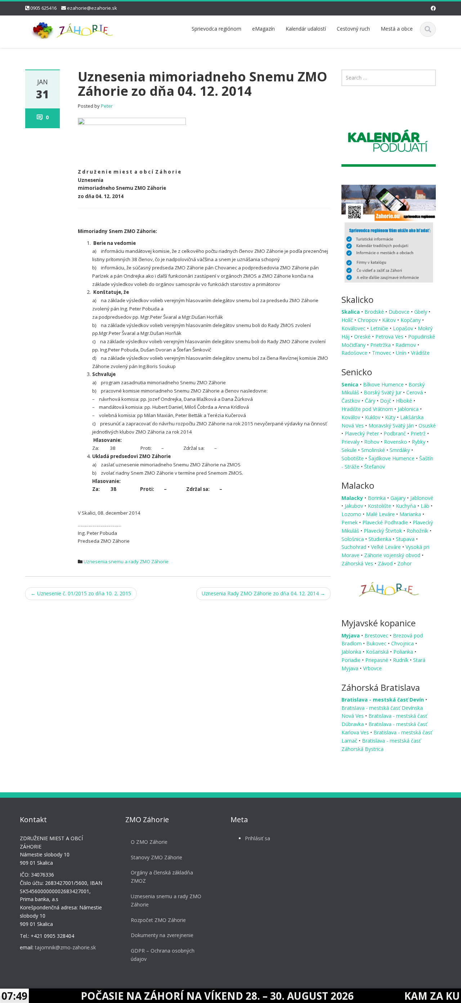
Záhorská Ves (358, 563)
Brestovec (377, 635)
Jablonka (352, 651)
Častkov (351, 400)
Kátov (389, 320)
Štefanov (374, 466)
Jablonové (421, 497)
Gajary (398, 497)
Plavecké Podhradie (385, 522)
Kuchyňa (406, 505)
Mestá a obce (397, 28)
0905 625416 (43, 8)
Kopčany (411, 320)
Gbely (421, 311)
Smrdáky (400, 450)
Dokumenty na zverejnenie (162, 935)
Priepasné (377, 660)
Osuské (427, 425)
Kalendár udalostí (306, 28)
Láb (426, 505)
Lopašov (404, 328)
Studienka (380, 539)
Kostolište (380, 505)
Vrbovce (372, 668)
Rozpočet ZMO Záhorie (158, 920)
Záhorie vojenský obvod (393, 555)
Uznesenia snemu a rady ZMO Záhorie (126, 561)
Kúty (391, 417)
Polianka (404, 651)
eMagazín (263, 28)
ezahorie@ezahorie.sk (92, 8)
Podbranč (395, 433)
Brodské (374, 311)
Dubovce (400, 311)
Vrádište (420, 352)
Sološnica (353, 539)
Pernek (350, 522)
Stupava (406, 539)
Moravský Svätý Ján (391, 425)
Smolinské (373, 450)
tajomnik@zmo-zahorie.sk (65, 947)
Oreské (363, 336)
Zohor (404, 563)
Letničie (380, 328)
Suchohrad (354, 546)
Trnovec (382, 352)
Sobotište (353, 458)
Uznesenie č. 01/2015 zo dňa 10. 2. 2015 (81, 593)
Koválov (351, 417)
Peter (107, 106)
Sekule (349, 450)
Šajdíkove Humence (392, 458)
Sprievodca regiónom (216, 28)
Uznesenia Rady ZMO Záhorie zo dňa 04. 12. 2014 (263, 593)
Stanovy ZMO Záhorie (156, 857)
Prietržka (381, 344)
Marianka (410, 514)
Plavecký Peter (362, 433)
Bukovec (377, 643)
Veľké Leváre (386, 546)
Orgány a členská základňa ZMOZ (162, 877)
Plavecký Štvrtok (383, 530)
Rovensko (396, 441)
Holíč (347, 320)
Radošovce (355, 352)
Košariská (378, 651)
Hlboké (404, 400)
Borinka (377, 497)
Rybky (419, 441)
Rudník (401, 660)
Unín (402, 352)
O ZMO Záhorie (149, 841)
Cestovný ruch (353, 28)
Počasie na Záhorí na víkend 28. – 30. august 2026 (183, 996)
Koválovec (354, 328)
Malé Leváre (381, 514)
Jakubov (354, 505)
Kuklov (373, 417)
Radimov (406, 344)
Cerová (415, 392)
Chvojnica (403, 643)
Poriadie (351, 660)
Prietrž (419, 433)
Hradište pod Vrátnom (367, 409)
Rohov (372, 441)
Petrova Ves (390, 336)
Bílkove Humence (384, 384)
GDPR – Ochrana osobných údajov (162, 955)
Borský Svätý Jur (383, 392)
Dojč (386, 400)
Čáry (371, 400)
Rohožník (418, 530)
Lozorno (352, 514)
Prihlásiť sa (257, 838)
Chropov (368, 320)
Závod (386, 563)
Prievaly (351, 441)
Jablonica (409, 409)
